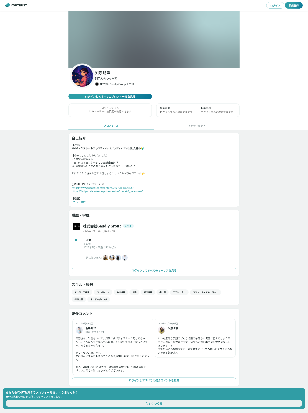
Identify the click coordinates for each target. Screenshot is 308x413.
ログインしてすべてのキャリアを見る (154, 270)
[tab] (111, 125)
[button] (154, 39)
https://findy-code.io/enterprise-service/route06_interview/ (107, 191)
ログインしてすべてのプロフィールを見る (110, 96)
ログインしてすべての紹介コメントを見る (154, 380)
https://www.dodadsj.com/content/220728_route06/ (103, 187)
